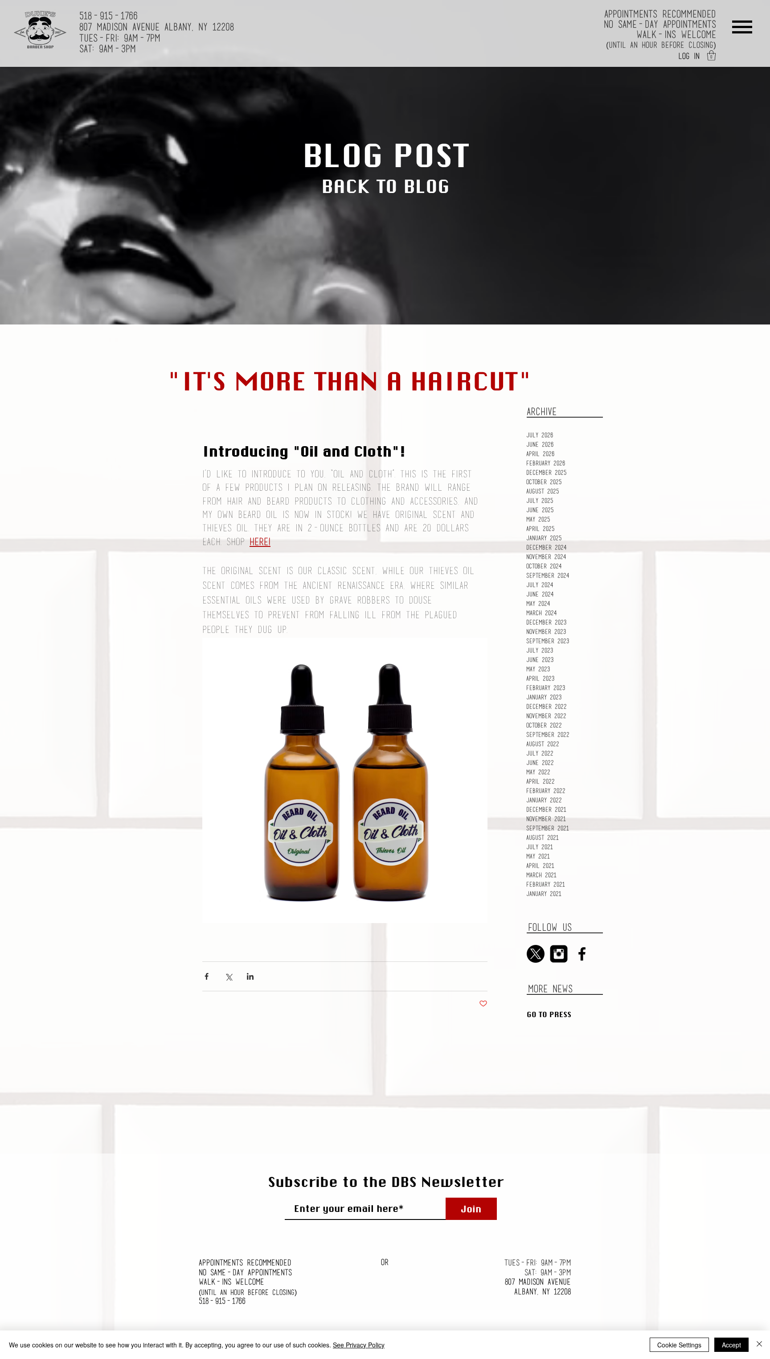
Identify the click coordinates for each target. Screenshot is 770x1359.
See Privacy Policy (359, 1344)
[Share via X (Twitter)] (228, 976)
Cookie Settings (679, 1344)
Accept (731, 1344)
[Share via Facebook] (206, 976)
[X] (536, 954)
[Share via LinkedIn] (250, 976)
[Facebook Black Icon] (582, 954)
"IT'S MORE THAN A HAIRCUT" (349, 380)
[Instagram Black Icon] (559, 954)
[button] (711, 55)
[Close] (759, 1345)
